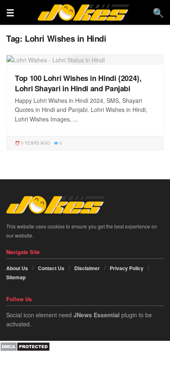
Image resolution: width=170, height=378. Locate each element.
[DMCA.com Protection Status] (25, 345)
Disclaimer (87, 268)
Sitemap (16, 277)
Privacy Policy (127, 268)
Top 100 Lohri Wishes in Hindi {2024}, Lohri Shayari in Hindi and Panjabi (78, 83)
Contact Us (51, 268)
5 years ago (35, 143)
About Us (17, 268)
